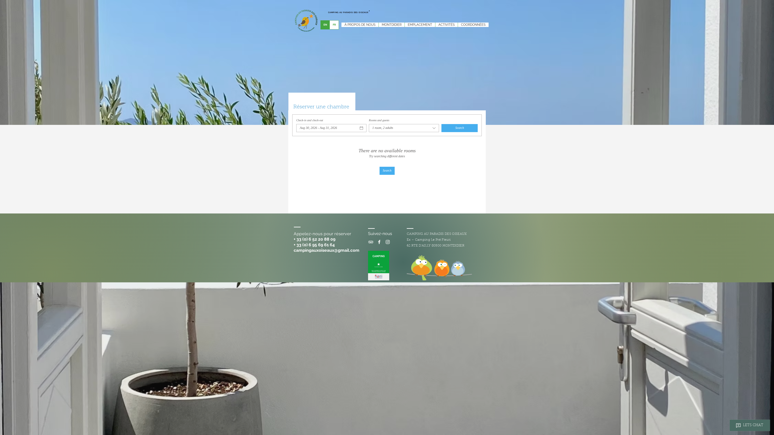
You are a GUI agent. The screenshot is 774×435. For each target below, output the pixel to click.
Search (459, 127)
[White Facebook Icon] (379, 242)
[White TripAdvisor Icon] (370, 242)
